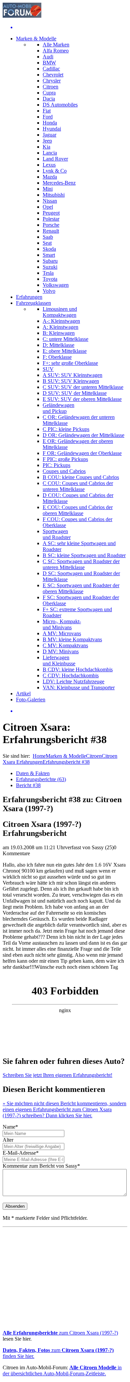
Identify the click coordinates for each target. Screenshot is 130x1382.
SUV (48, 369)
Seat (47, 243)
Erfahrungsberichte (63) (41, 779)
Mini (48, 189)
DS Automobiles (60, 104)
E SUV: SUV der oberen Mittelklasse (82, 399)
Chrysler (52, 80)
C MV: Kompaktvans (65, 645)
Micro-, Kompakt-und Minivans (62, 624)
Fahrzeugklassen (33, 303)
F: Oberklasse (57, 357)
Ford (48, 117)
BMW (49, 62)
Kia (46, 147)
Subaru (50, 261)
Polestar (51, 219)
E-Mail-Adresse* (21, 1153)
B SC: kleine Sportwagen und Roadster (84, 555)
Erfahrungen (29, 297)
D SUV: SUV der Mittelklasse (75, 393)
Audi (48, 56)
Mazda (50, 177)
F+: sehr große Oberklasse (70, 363)
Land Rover (55, 159)
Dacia (49, 98)
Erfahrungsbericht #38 (66, 762)
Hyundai (52, 129)
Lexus (49, 165)
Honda (50, 123)
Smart (49, 255)
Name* (10, 1127)
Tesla (48, 273)
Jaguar (49, 135)
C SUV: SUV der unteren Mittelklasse (83, 387)
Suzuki (50, 267)
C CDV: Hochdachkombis (71, 675)
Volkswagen (56, 285)
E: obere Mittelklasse (65, 351)
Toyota (50, 279)
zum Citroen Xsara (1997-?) (60, 1333)
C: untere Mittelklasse (65, 339)
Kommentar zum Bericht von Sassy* (41, 1166)
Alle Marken (56, 44)
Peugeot (51, 213)
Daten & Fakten (33, 773)
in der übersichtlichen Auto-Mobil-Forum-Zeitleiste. (62, 1370)
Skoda (49, 249)
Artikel (23, 693)
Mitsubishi (54, 195)
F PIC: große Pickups (65, 459)
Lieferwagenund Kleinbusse (59, 660)
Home (39, 756)
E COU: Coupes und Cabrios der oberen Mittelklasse (78, 510)
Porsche (51, 225)
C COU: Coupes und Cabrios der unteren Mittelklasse (78, 486)
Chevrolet (53, 74)
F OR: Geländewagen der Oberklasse (82, 453)
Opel (48, 207)
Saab (48, 237)
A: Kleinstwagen (60, 327)
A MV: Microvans (62, 633)
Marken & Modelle (36, 38)
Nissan (50, 201)
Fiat (47, 110)
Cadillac (51, 68)
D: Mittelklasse (58, 345)
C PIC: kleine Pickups (66, 429)
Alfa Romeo (56, 50)
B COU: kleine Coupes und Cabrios (81, 477)
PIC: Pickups (56, 465)
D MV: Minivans (61, 651)
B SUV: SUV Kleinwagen (71, 381)
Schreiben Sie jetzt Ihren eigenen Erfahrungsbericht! (57, 1075)
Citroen (50, 86)
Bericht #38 (28, 785)
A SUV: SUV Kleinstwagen (72, 375)
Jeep (47, 141)
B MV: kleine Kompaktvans (72, 639)
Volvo (49, 291)
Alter (8, 1140)
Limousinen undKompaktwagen (60, 312)
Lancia (50, 153)
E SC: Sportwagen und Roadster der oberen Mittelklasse (81, 588)
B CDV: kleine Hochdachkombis (78, 669)
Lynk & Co (55, 171)
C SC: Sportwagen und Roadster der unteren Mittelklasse (81, 564)
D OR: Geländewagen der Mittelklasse (83, 435)
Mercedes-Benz (59, 183)
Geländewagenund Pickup (58, 408)
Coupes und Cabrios (64, 471)
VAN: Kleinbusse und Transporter (79, 687)
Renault (51, 231)
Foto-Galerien (30, 699)
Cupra (49, 92)
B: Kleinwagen (59, 333)
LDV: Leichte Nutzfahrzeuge (73, 681)
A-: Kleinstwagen (61, 321)
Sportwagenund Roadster (57, 534)
